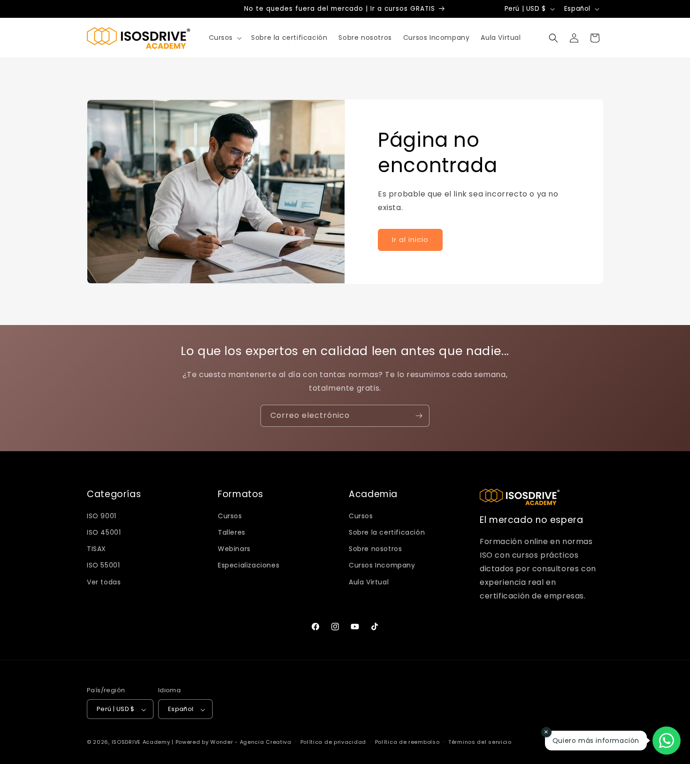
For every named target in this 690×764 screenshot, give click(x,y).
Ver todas (104, 582)
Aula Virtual (369, 582)
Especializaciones (248, 565)
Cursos (230, 516)
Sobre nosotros (375, 548)
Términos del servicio (480, 742)
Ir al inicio (410, 239)
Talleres (231, 532)
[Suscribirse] (418, 416)
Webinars (234, 548)
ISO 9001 (101, 516)
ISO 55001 (103, 565)
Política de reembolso (407, 742)
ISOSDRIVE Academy (141, 742)
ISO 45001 (104, 532)
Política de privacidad (333, 742)
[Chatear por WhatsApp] (666, 740)
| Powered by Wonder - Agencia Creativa (231, 742)
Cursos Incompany (382, 565)
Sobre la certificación (387, 532)
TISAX (96, 548)
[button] (224, 37)
